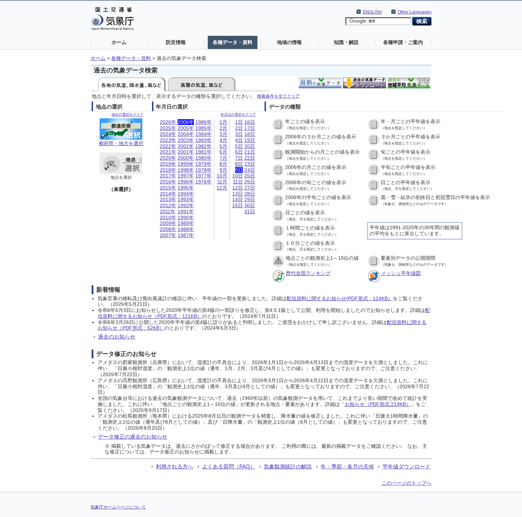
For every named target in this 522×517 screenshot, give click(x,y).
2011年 (167, 211)
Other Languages (414, 12)
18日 (249, 134)
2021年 (168, 152)
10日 (237, 175)
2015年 (168, 188)
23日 (249, 164)
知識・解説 (346, 42)
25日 (249, 175)
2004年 (186, 134)
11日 (238, 182)
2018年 (168, 170)
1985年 (203, 128)
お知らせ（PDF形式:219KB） (378, 404)
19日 (249, 140)
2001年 (186, 152)
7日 (239, 158)
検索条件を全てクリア (278, 96)
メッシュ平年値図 (401, 273)
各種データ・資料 (232, 42)
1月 (223, 122)
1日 (239, 122)
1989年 (186, 223)
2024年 (168, 134)
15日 (237, 205)
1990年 (186, 217)
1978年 (203, 170)
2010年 (168, 217)
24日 (249, 170)
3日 (239, 134)
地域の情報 (289, 42)
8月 (223, 164)
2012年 (168, 205)
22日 (249, 158)
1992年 (186, 205)
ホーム (119, 42)
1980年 (203, 158)
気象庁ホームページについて (118, 507)
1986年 (203, 122)
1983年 (203, 140)
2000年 (186, 158)
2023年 (168, 140)
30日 (249, 205)
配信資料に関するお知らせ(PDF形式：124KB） (340, 298)
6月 (223, 152)
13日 (237, 194)
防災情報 (176, 42)
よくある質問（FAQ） (228, 466)
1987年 (186, 235)
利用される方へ (174, 466)
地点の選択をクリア (127, 114)
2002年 (186, 146)
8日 (239, 164)
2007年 (168, 235)
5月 (223, 146)
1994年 (186, 194)
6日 (239, 152)
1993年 (186, 199)
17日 (249, 128)
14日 (237, 199)
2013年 (168, 199)
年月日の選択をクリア (238, 114)
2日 (239, 128)
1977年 (203, 175)
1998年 (186, 170)
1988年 (186, 229)
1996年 (186, 182)
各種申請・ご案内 (403, 42)
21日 (249, 152)
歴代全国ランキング (308, 273)
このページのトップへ (406, 483)
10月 (222, 175)
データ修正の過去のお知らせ (132, 437)
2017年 (168, 175)
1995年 (186, 188)
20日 (249, 146)
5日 (239, 146)
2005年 (186, 128)
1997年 (186, 175)
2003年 (186, 140)
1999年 (186, 164)
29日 (249, 199)
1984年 (203, 134)
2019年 (168, 164)
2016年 (168, 182)
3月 (223, 134)
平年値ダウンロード (406, 466)
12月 (222, 188)
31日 (249, 211)
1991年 (186, 211)
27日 (249, 188)
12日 (237, 188)
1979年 (203, 164)
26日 (249, 182)
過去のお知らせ (116, 337)
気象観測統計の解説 (288, 466)
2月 (223, 128)
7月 (223, 158)
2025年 (168, 128)
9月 (223, 170)
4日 (239, 140)
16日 (249, 122)
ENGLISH (372, 12)
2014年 (168, 194)
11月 (222, 182)
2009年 (168, 223)
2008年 (168, 229)
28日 (249, 194)
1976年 (203, 182)
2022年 (168, 146)
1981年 (203, 152)
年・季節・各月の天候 (347, 466)
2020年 (168, 158)
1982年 (203, 146)
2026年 (168, 122)
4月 (223, 140)
